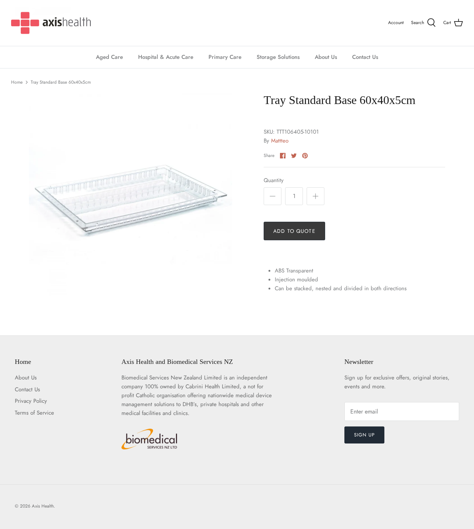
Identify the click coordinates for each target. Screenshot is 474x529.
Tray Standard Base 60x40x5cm (61, 82)
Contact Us (365, 57)
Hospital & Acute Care (165, 57)
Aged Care (109, 57)
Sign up (364, 434)
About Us (326, 57)
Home (17, 82)
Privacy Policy (31, 401)
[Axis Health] (51, 22)
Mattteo (279, 141)
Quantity (274, 180)
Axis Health (43, 506)
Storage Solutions (278, 57)
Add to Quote (294, 231)
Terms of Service (34, 413)
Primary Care (224, 57)
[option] (130, 194)
